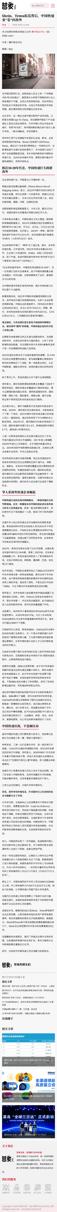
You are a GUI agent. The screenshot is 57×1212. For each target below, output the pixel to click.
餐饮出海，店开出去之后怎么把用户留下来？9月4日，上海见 (28, 986)
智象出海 (23, 1206)
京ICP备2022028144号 (31, 1209)
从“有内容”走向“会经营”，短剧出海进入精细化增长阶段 (26, 1013)
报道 (4, 24)
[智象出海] (8, 5)
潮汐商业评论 (38, 31)
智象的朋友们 (22, 964)
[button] (53, 5)
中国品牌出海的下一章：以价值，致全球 (19, 1009)
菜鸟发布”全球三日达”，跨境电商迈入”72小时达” (23, 997)
